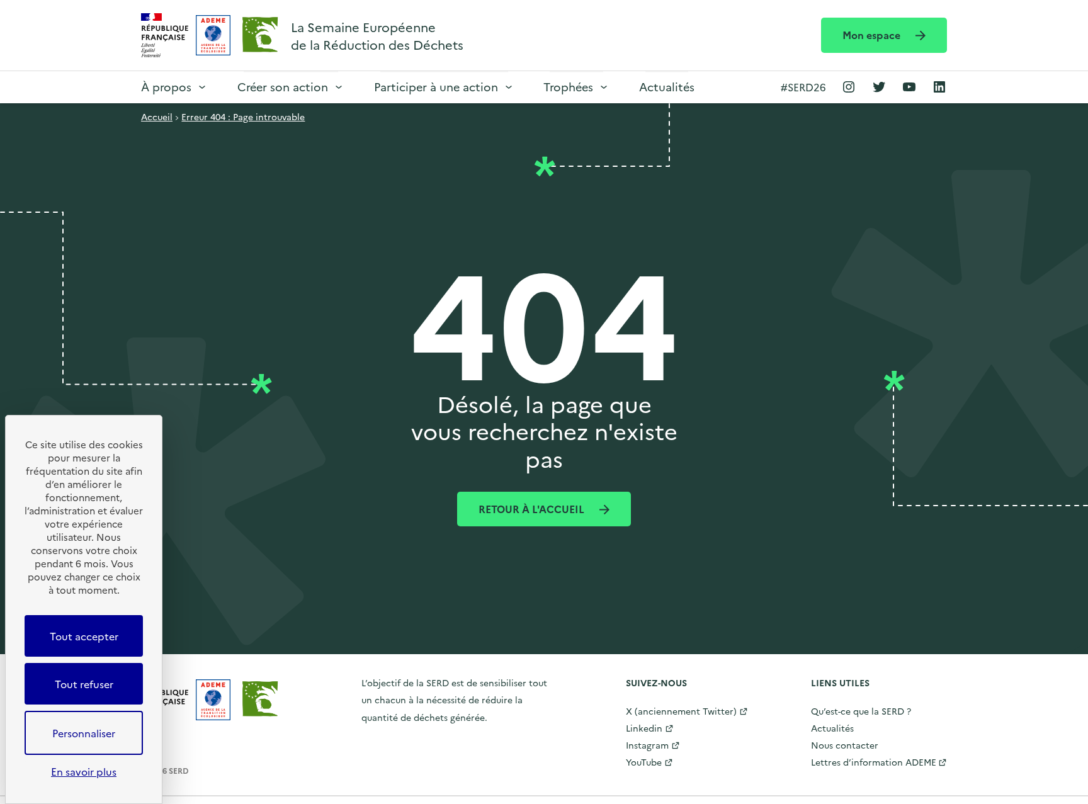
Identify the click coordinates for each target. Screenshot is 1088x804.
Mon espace (872, 35)
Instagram (647, 745)
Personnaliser (83, 733)
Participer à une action (436, 86)
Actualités (666, 86)
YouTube (644, 762)
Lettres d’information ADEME (873, 762)
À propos (166, 86)
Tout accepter (84, 636)
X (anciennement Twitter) (681, 711)
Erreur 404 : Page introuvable (243, 116)
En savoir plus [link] (83, 771)
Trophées (568, 86)
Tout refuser (84, 684)
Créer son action (282, 86)
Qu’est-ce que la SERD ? (861, 711)
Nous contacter (844, 745)
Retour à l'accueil (533, 509)
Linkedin (644, 728)
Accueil (157, 116)
